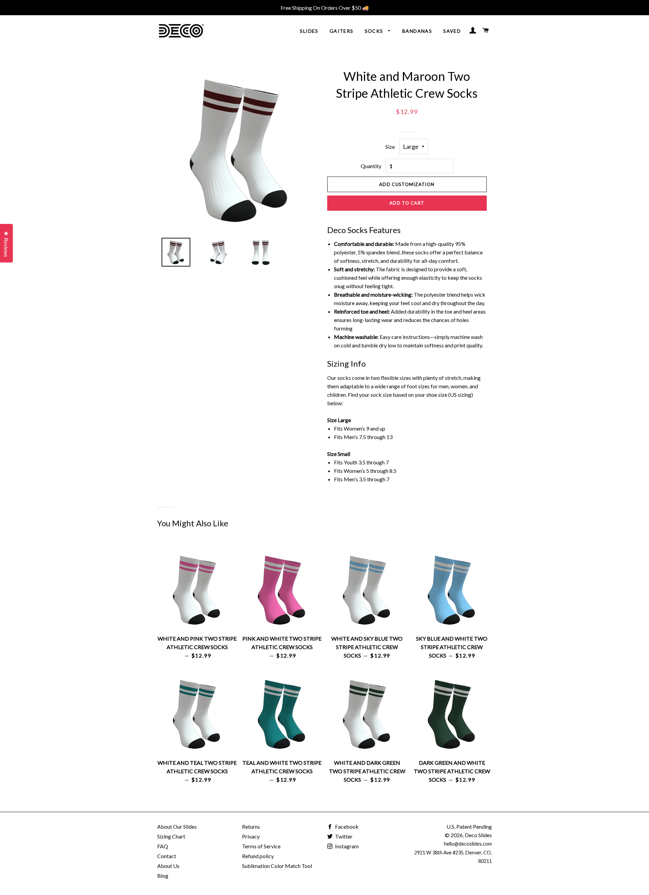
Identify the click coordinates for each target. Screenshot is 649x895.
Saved (452, 31)
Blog (162, 875)
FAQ (162, 846)
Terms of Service (261, 846)
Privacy (251, 836)
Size (390, 146)
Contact (166, 856)
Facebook (346, 826)
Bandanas (417, 31)
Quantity (371, 166)
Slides (309, 31)
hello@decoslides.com (468, 844)
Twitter (343, 836)
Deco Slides (478, 835)
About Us (168, 866)
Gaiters (342, 31)
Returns (251, 826)
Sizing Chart (171, 836)
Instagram (346, 846)
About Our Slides (177, 826)
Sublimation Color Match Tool (277, 866)
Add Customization (406, 184)
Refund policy (258, 856)
